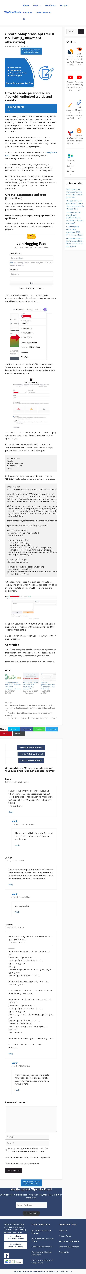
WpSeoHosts (35, 1271)
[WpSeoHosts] (12, 12)
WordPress (50, 5)
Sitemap (45, 1271)
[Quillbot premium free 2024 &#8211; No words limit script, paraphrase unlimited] (13, 677)
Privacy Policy (65, 1236)
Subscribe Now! (31, 1213)
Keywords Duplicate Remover (70, 167)
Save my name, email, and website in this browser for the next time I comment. (28, 1150)
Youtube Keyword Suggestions (70, 86)
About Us (63, 1231)
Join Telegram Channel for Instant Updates (31, 1183)
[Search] (81, 31)
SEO (10, 703)
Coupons (27, 12)
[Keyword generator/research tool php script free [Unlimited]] (48, 677)
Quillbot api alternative (26, 708)
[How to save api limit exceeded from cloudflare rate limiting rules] (31, 677)
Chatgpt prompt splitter (70, 140)
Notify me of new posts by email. (23, 1163)
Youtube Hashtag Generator (79, 86)
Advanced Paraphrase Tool (70, 114)
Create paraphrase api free (19, 705)
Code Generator (43, 12)
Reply (10, 812)
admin (15, 821)
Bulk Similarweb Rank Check (70, 61)
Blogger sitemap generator (79, 139)
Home (26, 5)
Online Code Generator (41, 1247)
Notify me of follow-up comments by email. (28, 1157)
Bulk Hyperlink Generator (79, 112)
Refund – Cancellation (69, 1241)
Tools (35, 5)
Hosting (63, 5)
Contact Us (64, 1252)
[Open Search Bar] (24, 19)
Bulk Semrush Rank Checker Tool (79, 59)
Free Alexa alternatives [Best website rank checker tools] (32, 718)
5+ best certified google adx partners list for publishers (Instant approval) (75, 217)
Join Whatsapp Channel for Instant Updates (31, 51)
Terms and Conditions (69, 1247)
